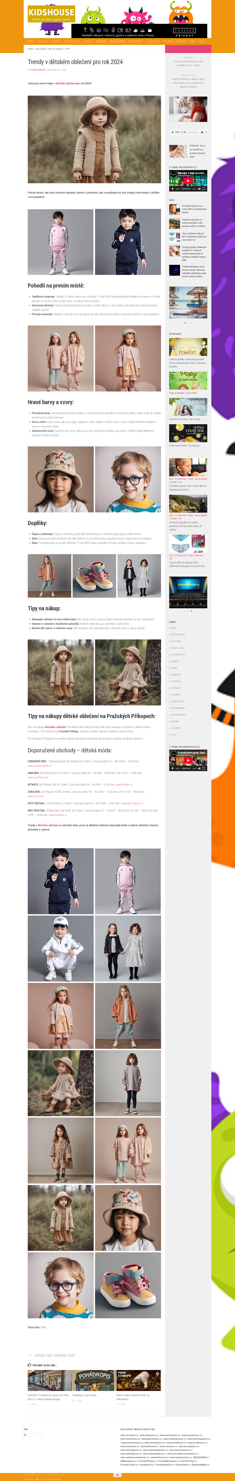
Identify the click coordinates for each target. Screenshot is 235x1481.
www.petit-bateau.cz (132, 803)
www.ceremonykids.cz (40, 765)
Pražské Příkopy (60, 1355)
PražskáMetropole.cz (168, 1461)
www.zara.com (36, 796)
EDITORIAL (43, 41)
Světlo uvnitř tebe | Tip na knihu (184, 443)
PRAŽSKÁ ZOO (178, 699)
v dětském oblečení (64, 83)
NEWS (31, 41)
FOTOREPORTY (135, 41)
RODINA (173, 480)
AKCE (201, 41)
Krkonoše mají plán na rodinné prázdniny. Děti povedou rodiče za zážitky (193, 222)
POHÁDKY (168, 41)
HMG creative (56, 1479)
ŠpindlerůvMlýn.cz (200, 1464)
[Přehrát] (172, 188)
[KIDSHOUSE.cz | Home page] (51, 13)
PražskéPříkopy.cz (148, 1461)
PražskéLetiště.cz (129, 1464)
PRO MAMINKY (178, 706)
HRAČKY (88, 41)
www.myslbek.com (38, 777)
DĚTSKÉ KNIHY (72, 41)
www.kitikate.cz (124, 784)
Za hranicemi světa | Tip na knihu (184, 417)
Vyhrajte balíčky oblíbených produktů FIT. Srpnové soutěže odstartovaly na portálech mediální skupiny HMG (194, 253)
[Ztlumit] (199, 188)
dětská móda (40, 1355)
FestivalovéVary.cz (165, 1464)
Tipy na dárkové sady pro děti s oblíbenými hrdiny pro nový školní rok (194, 236)
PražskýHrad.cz (146, 1464)
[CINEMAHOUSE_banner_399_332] (188, 302)
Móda (49, 1355)
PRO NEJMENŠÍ (117, 41)
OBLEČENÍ (101, 41)
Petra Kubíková (38, 70)
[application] (188, 181)
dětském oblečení (48, 825)
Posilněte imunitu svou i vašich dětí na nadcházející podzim (194, 209)
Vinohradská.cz (182, 1464)
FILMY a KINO (153, 41)
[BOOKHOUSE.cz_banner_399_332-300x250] (188, 590)
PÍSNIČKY (182, 41)
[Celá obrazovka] (203, 188)
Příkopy (71, 1355)
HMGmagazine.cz (128, 1461)
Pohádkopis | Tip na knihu (84, 1395)
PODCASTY (177, 686)
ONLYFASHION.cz (201, 1457)
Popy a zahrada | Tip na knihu (183, 391)
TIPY (193, 41)
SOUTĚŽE (56, 41)
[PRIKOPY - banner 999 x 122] (139, 32)
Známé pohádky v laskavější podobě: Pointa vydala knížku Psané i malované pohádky (187, 361)
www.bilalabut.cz (58, 815)
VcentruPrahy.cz (188, 1461)
